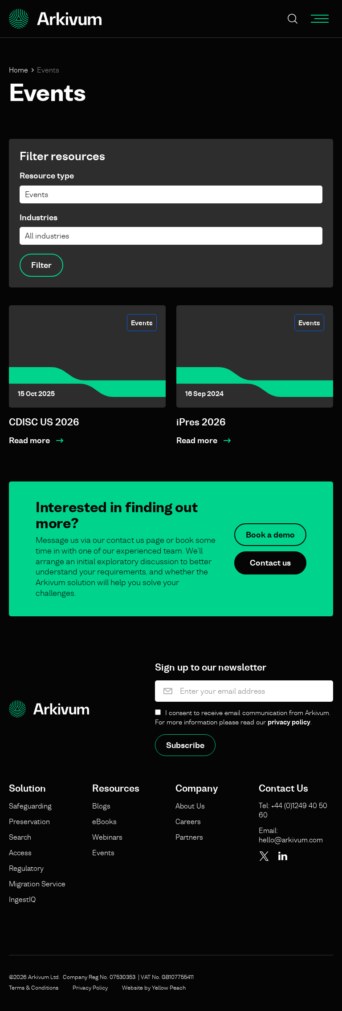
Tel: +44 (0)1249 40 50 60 (293, 810)
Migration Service (37, 883)
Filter (41, 265)
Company (196, 788)
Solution (27, 788)
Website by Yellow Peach (154, 987)
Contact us (270, 563)
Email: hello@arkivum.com (291, 835)
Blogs (101, 805)
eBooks (104, 821)
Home (18, 69)
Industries (38, 217)
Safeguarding (30, 805)
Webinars (107, 837)
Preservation (29, 821)
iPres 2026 (201, 422)
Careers (188, 821)
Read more (29, 440)
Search (20, 837)
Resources (115, 788)
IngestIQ (22, 899)
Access (20, 852)
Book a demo (270, 535)
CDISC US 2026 (44, 422)
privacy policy (289, 722)
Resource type (47, 175)
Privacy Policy (90, 987)
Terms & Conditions (33, 987)
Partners (189, 837)
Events (142, 323)
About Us (190, 805)
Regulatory (26, 868)
